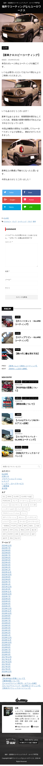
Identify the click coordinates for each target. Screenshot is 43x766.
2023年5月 (6, 560)
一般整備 (5, 486)
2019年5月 (6, 625)
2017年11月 (6, 659)
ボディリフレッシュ (9, 517)
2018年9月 (6, 645)
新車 (34, 221)
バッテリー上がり (9, 509)
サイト (7, 288)
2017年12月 (7, 657)
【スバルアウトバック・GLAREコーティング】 (21, 686)
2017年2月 (6, 669)
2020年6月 (6, 599)
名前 (7, 271)
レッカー (14, 521)
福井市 (5, 538)
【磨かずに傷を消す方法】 (27, 353)
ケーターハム (24, 501)
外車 (11, 530)
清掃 (16, 534)
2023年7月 (6, 555)
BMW (9, 496)
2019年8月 (6, 618)
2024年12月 (7, 546)
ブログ (29, 221)
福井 (33, 534)
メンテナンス (31, 517)
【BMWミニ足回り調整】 (18, 369)
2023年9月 (6, 550)
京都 (19, 526)
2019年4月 (6, 628)
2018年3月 (6, 655)
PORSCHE (6, 501)
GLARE (6, 218)
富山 (16, 530)
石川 (27, 534)
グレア (14, 221)
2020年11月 (6, 592)
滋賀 (22, 534)
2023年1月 (6, 570)
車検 (11, 538)
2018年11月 (6, 640)
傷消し (31, 526)
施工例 (34, 530)
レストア (5, 481)
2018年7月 (6, 650)
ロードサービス (33, 521)
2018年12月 (7, 638)
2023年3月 (6, 565)
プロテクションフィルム (12, 479)
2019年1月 (6, 635)
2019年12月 (7, 609)
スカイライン (15, 505)
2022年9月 (6, 577)
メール (8, 280)
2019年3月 (6, 630)
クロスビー (7, 221)
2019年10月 (7, 613)
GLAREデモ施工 (26, 496)
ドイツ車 (33, 505)
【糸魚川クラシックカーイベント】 (16, 688)
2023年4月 (6, 562)
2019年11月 (6, 611)
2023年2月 (6, 567)
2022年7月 (6, 582)
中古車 (13, 526)
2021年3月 (6, 589)
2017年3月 (6, 667)
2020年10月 (7, 594)
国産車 (5, 530)
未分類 (4, 488)
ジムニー (6, 505)
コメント (9, 242)
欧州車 (10, 534)
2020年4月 (6, 604)
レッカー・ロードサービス (13, 484)
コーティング (22, 221)
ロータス (23, 521)
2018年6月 (6, 652)
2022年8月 (6, 579)
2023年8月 (6, 553)
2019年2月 (6, 633)
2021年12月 (7, 587)
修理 (25, 526)
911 (4, 496)
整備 (22, 530)
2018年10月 (7, 642)
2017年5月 (6, 664)
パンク (19, 509)
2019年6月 (6, 623)
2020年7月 (6, 596)
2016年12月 (7, 672)
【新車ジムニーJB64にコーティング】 (23, 366)
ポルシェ (22, 517)
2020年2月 (6, 606)
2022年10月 (7, 575)
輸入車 (17, 538)
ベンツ (24, 513)
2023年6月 (6, 558)
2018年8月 (6, 647)
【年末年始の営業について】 (14, 678)
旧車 (4, 534)
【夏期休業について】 (25, 404)
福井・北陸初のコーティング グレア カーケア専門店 (21, 754)
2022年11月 (6, 572)
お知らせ (5, 476)
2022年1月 (6, 584)
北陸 (37, 526)
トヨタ (25, 505)
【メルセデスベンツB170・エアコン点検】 (19, 683)
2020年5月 (6, 601)
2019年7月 (6, 621)
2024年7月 (6, 548)
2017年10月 (7, 662)
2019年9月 (6, 616)
